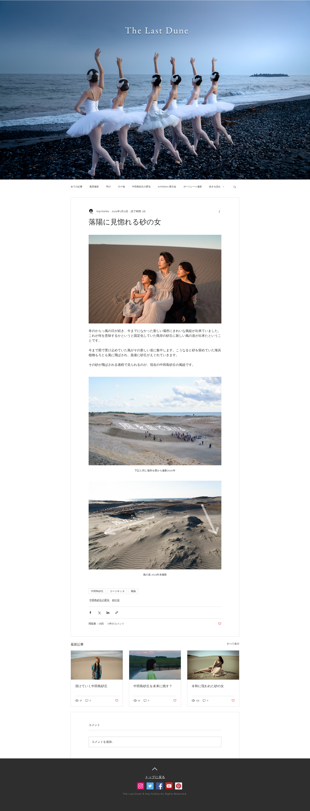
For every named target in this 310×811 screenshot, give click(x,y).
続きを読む (215, 186)
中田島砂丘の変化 (141, 186)
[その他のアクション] (219, 211)
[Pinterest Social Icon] (178, 785)
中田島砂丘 (97, 591)
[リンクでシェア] (116, 612)
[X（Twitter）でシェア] (99, 612)
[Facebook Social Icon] (159, 785)
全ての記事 (76, 186)
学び (108, 186)
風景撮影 (94, 186)
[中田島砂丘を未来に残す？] (155, 665)
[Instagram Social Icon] (140, 785)
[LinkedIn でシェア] (108, 612)
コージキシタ (117, 591)
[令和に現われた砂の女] (213, 665)
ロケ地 (121, 186)
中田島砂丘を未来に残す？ (152, 686)
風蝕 (133, 591)
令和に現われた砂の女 (208, 686)
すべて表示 (233, 643)
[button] (234, 186)
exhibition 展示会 (167, 186)
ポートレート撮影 (192, 186)
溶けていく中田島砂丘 (91, 686)
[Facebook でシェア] (90, 612)
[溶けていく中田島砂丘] (97, 665)
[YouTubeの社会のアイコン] (169, 785)
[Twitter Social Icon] (150, 785)
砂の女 (116, 600)
